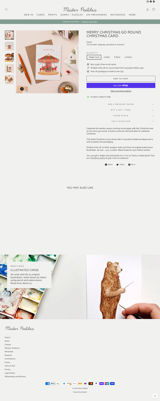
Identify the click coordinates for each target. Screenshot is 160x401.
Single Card (94, 57)
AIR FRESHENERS (96, 15)
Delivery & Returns (12, 348)
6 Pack (117, 57)
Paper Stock (120, 116)
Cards (41, 15)
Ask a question (121, 121)
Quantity (92, 53)
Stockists (8, 355)
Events (7, 362)
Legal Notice (10, 373)
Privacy (8, 369)
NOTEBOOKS (118, 15)
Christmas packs (97, 158)
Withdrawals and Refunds (15, 376)
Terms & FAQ (10, 366)
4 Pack (107, 57)
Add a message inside (121, 104)
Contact (8, 345)
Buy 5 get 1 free (121, 110)
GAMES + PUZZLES (72, 15)
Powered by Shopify (80, 392)
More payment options (121, 91)
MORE (132, 15)
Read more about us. (21, 283)
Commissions (10, 359)
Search (7, 337)
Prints (52, 15)
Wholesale (9, 352)
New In (28, 15)
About (7, 341)
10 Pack (128, 57)
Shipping (101, 45)
